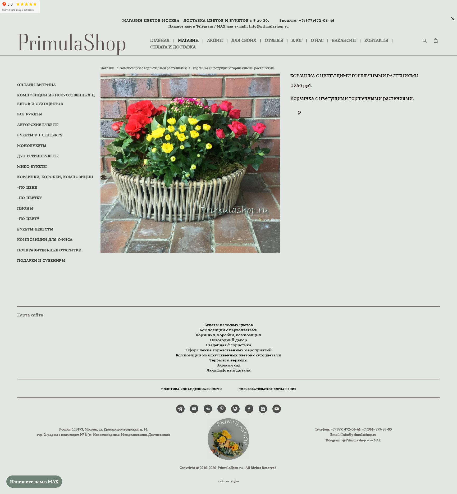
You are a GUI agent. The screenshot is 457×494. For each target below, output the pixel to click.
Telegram (204, 26)
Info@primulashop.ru (358, 435)
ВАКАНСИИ (344, 40)
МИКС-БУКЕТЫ (32, 166)
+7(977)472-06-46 (317, 20)
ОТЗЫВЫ (274, 40)
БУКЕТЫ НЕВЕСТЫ (35, 229)
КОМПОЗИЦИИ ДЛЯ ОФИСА (45, 239)
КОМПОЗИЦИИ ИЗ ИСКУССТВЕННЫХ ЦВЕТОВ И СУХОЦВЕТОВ (56, 99)
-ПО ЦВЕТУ (28, 218)
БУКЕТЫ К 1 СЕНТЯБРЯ (39, 135)
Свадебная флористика (228, 344)
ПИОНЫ (25, 208)
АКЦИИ (215, 40)
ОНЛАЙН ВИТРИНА (36, 84)
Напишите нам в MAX (34, 481)
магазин (107, 68)
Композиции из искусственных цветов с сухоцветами (228, 354)
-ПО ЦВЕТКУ (29, 197)
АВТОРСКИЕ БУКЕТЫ (37, 124)
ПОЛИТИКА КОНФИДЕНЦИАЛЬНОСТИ (191, 389)
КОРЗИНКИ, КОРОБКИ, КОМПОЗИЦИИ (55, 176)
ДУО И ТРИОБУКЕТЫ (37, 155)
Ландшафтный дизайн (229, 370)
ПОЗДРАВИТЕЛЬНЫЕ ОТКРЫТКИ (49, 250)
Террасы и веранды (228, 359)
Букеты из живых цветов (228, 324)
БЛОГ (296, 40)
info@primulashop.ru (269, 26)
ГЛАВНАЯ (160, 40)
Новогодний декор (228, 339)
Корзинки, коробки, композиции (228, 334)
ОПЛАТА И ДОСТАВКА (173, 47)
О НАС (317, 40)
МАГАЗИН (188, 40)
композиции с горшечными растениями (153, 68)
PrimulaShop (71, 43)
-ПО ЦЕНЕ (27, 187)
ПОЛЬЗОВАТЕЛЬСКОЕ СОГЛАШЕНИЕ (267, 389)
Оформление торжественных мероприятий (229, 349)
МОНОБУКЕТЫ (31, 145)
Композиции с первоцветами (229, 329)
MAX (221, 26)
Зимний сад (228, 365)
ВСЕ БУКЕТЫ (29, 114)
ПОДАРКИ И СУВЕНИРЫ (41, 260)
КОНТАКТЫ (376, 40)
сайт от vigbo (228, 481)
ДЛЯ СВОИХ (243, 40)
